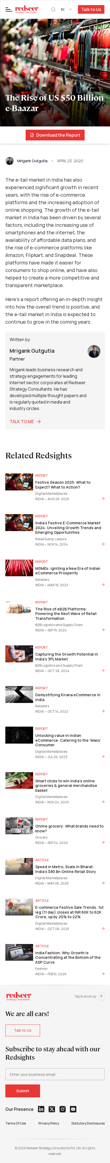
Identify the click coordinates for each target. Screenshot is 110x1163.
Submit (22, 1090)
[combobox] (67, 9)
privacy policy (48, 1123)
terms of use (15, 1123)
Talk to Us (91, 9)
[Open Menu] (9, 9)
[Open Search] (53, 9)
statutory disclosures (88, 1123)
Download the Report (58, 135)
